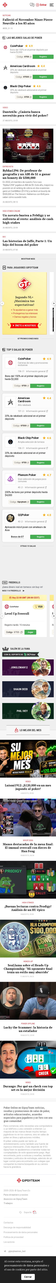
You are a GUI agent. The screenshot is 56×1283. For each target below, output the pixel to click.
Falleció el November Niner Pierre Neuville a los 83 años (28, 21)
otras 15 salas (28, 546)
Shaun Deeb (20, 689)
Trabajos (8, 1203)
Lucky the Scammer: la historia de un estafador (28, 1029)
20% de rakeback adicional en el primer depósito (28, 71)
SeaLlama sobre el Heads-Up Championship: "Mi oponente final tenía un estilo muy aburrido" (28, 969)
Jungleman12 (19, 667)
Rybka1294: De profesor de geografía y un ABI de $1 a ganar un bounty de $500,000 (26, 174)
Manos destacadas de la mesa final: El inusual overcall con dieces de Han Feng (28, 848)
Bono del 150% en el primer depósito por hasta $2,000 (29, 51)
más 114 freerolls (11, 591)
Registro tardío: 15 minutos (17, 625)
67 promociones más (28, 339)
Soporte (28, 1212)
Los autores (9, 1242)
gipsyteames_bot (17, 1251)
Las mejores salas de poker (24, 37)
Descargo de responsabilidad (17, 1227)
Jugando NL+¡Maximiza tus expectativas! (24, 301)
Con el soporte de (13, 654)
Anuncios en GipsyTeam (15, 1199)
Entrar (43, 4)
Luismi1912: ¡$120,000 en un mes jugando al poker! (28, 787)
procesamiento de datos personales (25, 1265)
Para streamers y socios (16, 1195)
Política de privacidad (13, 1237)
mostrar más (28, 259)
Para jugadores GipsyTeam (22, 267)
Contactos (8, 1222)
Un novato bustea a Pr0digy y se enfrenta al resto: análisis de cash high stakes (28, 219)
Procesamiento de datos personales (21, 1232)
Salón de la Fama (20, 648)
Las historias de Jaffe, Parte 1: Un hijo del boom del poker (27, 243)
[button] (54, 303)
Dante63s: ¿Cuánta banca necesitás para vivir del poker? (25, 113)
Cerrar (28, 1276)
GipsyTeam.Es (23, 1190)
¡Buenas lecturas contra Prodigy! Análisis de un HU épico (28, 908)
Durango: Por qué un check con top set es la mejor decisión (28, 1088)
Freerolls (14, 582)
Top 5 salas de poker (19, 349)
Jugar (30, 632)
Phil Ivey (22, 711)
